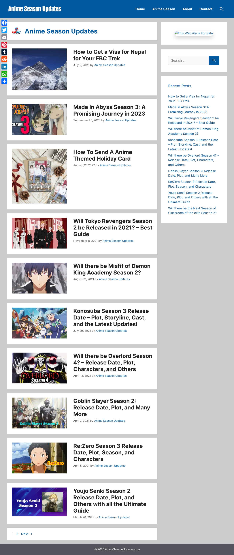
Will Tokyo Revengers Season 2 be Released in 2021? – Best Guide (112, 227)
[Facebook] (4, 22)
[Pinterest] (4, 44)
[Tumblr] (4, 52)
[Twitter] (4, 30)
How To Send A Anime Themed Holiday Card (102, 155)
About (187, 9)
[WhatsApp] (4, 74)
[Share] (4, 81)
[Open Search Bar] (221, 9)
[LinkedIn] (4, 66)
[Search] (214, 60)
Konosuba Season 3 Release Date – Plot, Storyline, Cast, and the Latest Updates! (111, 317)
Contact (205, 9)
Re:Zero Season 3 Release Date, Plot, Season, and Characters (108, 452)
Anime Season (163, 9)
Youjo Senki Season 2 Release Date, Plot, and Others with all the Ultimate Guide (109, 501)
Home (140, 9)
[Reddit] (4, 59)
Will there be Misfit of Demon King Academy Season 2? (112, 269)
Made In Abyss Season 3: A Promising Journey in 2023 (109, 110)
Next (27, 534)
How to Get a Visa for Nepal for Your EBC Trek (109, 55)
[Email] (4, 37)
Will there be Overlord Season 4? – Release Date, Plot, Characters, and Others (112, 362)
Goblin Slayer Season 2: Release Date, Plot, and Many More (111, 407)
